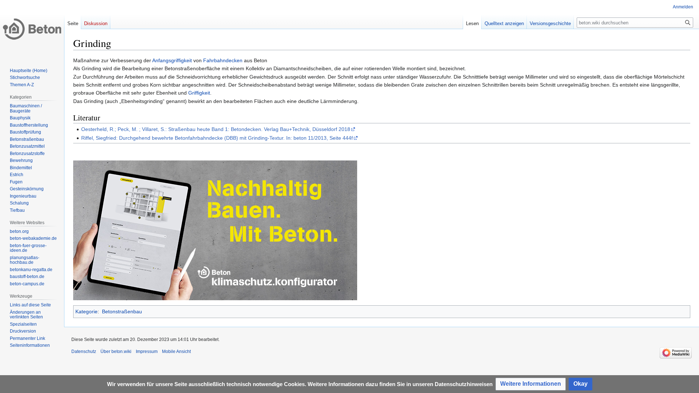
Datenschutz (83, 351)
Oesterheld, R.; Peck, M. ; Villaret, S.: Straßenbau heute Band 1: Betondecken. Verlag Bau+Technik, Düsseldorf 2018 (215, 129)
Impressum (147, 351)
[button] (530, 384)
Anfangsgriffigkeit (172, 60)
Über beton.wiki (115, 351)
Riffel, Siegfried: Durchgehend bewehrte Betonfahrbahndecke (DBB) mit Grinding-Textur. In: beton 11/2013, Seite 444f (217, 138)
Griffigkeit (199, 93)
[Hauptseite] (32, 29)
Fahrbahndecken (222, 60)
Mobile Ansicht (176, 351)
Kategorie (86, 311)
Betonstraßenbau (122, 311)
